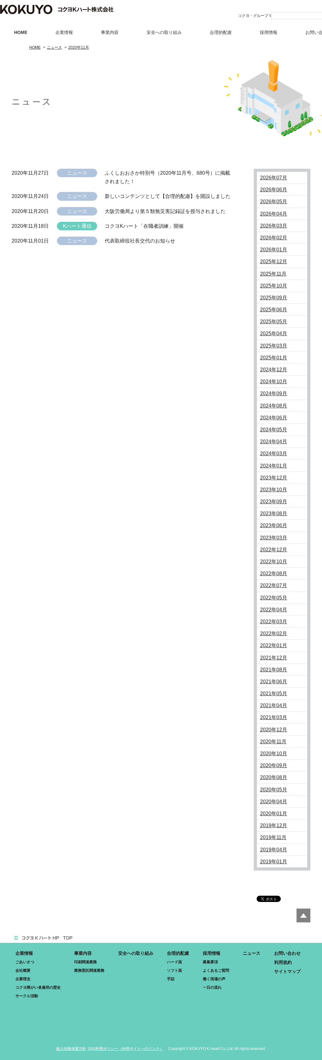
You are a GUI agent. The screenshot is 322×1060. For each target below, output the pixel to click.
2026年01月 (273, 249)
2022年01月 (273, 645)
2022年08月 (273, 573)
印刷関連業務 (85, 962)
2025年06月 (273, 309)
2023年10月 (273, 489)
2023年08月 (273, 513)
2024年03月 (273, 453)
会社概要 (23, 970)
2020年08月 (273, 777)
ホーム (43, 936)
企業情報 (64, 32)
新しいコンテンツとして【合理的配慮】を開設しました (167, 196)
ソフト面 (174, 970)
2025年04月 (273, 333)
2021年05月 (273, 693)
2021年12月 (273, 657)
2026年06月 (273, 189)
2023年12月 (273, 477)
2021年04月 (273, 705)
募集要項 (210, 962)
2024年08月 (273, 405)
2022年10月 (273, 561)
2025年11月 (273, 273)
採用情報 (268, 32)
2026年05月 (273, 201)
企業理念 (23, 979)
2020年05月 (273, 789)
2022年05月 (273, 597)
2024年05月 (273, 429)
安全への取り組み (164, 32)
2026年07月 (273, 177)
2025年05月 (273, 321)
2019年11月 (273, 837)
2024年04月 (273, 441)
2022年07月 (273, 585)
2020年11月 (273, 741)
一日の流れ (212, 987)
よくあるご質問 (216, 970)
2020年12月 (273, 729)
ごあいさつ (24, 962)
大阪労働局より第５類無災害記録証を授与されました (165, 211)
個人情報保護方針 (71, 1048)
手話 (171, 979)
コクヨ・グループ (253, 16)
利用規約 (283, 962)
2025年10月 (273, 285)
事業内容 (110, 32)
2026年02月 (273, 237)
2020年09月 (273, 765)
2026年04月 (273, 213)
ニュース (251, 953)
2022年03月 (273, 621)
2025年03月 (273, 345)
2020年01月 (273, 813)
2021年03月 (273, 717)
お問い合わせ (287, 953)
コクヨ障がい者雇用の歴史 (38, 987)
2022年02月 (273, 633)
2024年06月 (273, 417)
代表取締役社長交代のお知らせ (140, 240)
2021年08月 (273, 669)
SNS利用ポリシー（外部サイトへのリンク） (126, 1048)
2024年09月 (273, 393)
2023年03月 (273, 537)
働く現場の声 (214, 979)
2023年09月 (273, 501)
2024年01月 (273, 465)
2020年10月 (273, 753)
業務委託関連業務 (89, 970)
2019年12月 (273, 825)
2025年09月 (273, 297)
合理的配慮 (221, 32)
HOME (20, 32)
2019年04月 (273, 849)
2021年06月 (273, 681)
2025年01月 (273, 357)
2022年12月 (273, 549)
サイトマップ (287, 971)
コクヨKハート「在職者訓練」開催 (144, 226)
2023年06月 (273, 525)
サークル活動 (26, 996)
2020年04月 (273, 801)
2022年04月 (273, 609)
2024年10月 (273, 381)
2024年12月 (273, 369)
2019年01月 (273, 861)
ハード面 (174, 962)
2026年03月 (273, 225)
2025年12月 (273, 261)
